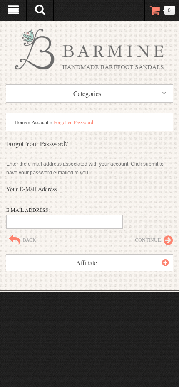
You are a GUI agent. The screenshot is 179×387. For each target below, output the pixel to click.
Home (21, 122)
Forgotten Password (73, 122)
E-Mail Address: (28, 209)
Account (40, 122)
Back (29, 239)
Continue (148, 239)
